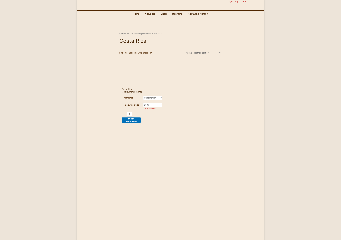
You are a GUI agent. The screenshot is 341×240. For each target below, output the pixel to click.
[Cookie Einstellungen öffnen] (6, 236)
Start (121, 34)
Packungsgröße (131, 105)
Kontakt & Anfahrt (198, 14)
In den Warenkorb (131, 120)
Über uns (177, 14)
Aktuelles (150, 14)
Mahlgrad (128, 98)
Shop (164, 14)
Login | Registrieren (237, 1)
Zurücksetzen (149, 108)
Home (136, 14)
